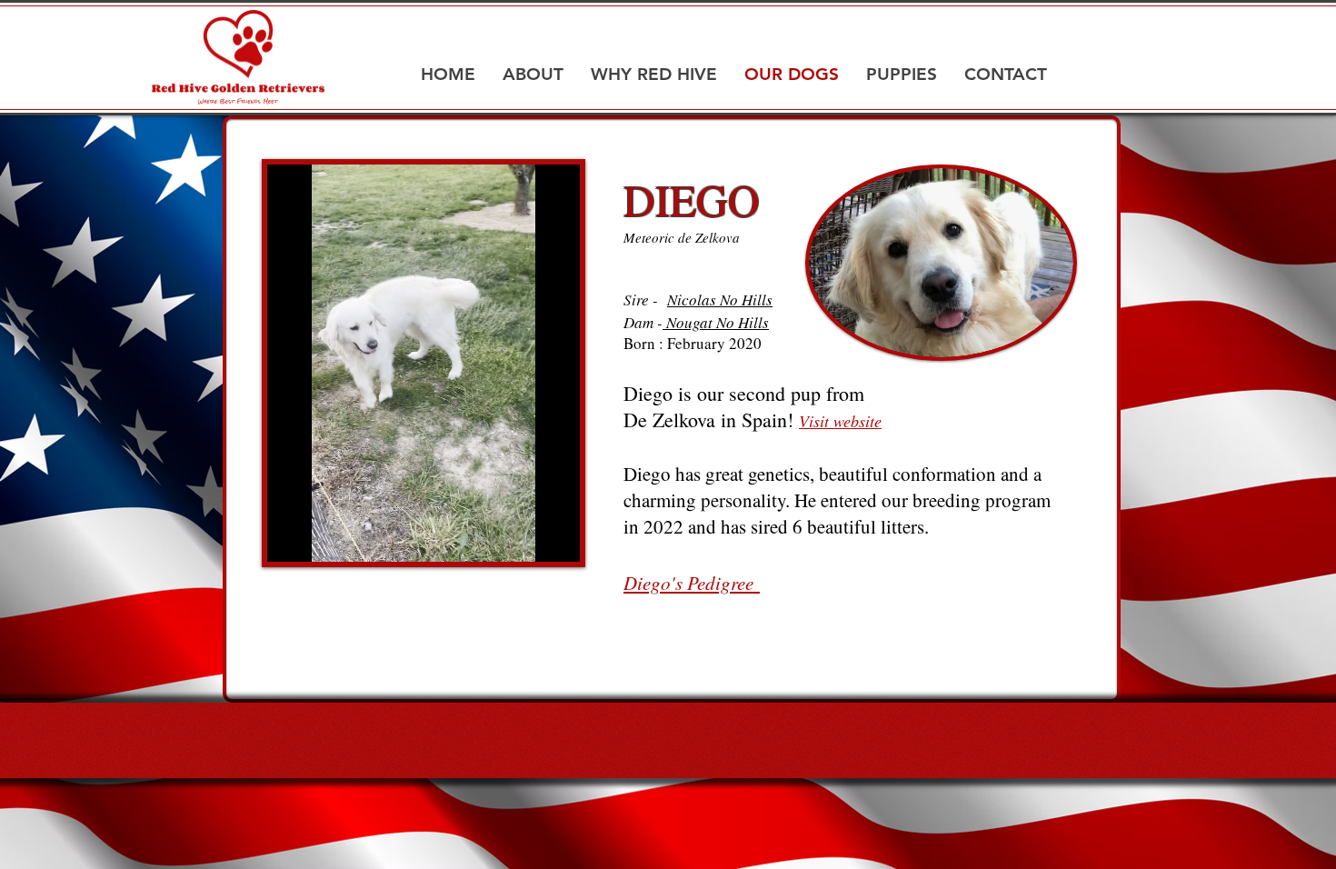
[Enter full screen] (555, 537)
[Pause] (291, 537)
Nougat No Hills (716, 322)
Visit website (840, 421)
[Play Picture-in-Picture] (524, 537)
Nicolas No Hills (720, 299)
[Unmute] (322, 537)
